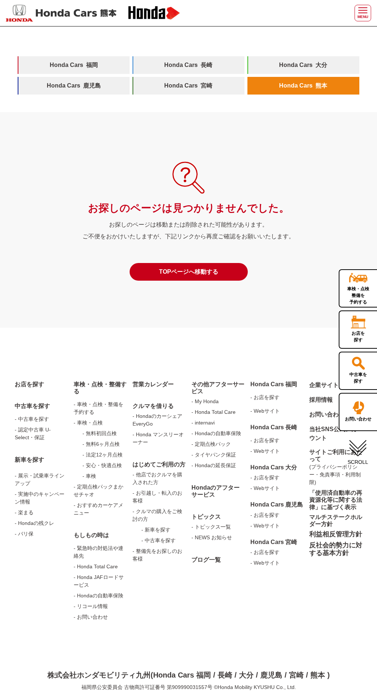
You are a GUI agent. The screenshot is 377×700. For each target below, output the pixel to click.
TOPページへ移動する (188, 272)
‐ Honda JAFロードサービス (99, 581)
